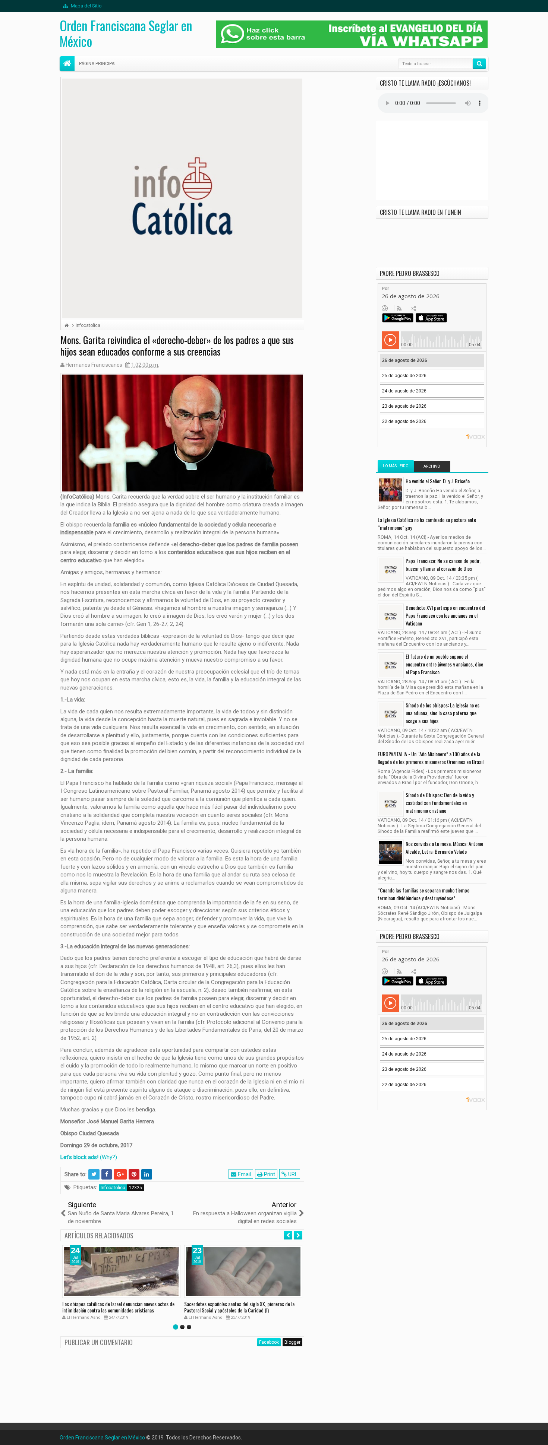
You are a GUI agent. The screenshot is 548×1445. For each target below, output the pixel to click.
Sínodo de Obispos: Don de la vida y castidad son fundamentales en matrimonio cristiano (440, 802)
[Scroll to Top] (274, 1436)
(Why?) (108, 1157)
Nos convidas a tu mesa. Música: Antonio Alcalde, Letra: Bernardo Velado (444, 847)
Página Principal (98, 63)
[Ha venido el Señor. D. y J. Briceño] (390, 490)
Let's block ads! (79, 1157)
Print (268, 1174)
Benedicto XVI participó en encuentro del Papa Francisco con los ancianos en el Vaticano (445, 615)
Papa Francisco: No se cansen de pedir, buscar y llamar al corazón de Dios (443, 564)
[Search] (479, 63)
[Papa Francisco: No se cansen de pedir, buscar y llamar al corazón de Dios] (390, 569)
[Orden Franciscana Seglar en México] (67, 63)
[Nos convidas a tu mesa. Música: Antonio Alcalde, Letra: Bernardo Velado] (390, 852)
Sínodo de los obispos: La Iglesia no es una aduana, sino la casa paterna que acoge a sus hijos (442, 713)
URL (292, 1174)
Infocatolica (113, 1187)
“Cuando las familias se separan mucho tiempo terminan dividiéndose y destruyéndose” (423, 894)
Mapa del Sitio (86, 6)
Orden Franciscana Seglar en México (126, 33)
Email (243, 1174)
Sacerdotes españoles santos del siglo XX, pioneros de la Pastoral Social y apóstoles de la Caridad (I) (239, 1307)
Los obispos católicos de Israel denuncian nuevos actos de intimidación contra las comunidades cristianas (118, 1307)
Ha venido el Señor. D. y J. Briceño (438, 481)
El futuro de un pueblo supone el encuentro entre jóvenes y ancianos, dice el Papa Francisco (444, 664)
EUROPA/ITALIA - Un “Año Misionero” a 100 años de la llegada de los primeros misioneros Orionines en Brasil (431, 758)
